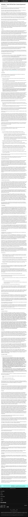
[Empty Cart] (26, 1)
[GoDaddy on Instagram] (2, 507)
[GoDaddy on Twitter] (6, 507)
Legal (10, 509)
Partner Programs (3, 496)
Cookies (17, 509)
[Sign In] (24, 1)
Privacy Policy (13, 509)
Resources (2, 494)
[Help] (23, 1)
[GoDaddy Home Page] (3, 502)
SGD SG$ (25, 505)
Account (2, 498)
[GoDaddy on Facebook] (1, 507)
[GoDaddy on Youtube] (7, 507)
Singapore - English (3, 505)
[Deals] (22, 1)
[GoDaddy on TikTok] (4, 507)
